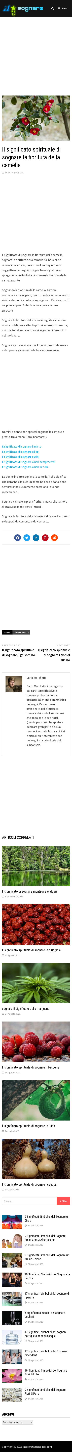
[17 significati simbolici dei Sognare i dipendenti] (12, 1352)
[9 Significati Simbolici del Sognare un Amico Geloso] (12, 1255)
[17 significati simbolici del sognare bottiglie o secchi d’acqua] (12, 1332)
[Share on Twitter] (26, 537)
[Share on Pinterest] (45, 537)
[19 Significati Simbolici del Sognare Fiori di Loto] (12, 1371)
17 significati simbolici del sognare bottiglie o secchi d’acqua (46, 1334)
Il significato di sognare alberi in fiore (25, 467)
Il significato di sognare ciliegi (20, 452)
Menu (65, 8)
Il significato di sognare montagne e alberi (29, 891)
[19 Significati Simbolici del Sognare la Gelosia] (12, 1275)
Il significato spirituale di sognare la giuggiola (31, 950)
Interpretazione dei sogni (37, 1446)
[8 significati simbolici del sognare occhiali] (12, 1313)
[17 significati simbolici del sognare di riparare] (12, 1294)
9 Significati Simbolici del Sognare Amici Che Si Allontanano (45, 1237)
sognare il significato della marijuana (25, 1009)
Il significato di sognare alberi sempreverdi (28, 462)
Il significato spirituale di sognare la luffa (28, 1126)
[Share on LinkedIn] (36, 537)
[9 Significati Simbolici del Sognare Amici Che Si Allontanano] (12, 1236)
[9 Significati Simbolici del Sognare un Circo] (12, 1217)
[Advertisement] (36, 53)
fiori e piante (22, 632)
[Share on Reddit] (54, 537)
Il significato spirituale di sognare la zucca (29, 1184)
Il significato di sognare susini (20, 457)
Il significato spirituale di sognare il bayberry (30, 1067)
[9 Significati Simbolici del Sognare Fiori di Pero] (12, 1390)
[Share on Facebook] (17, 537)
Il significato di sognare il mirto (21, 446)
